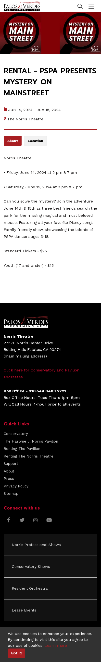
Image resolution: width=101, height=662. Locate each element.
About (9, 471)
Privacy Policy (16, 486)
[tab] (13, 141)
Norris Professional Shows (36, 544)
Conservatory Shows (31, 566)
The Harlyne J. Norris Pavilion (31, 441)
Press (9, 478)
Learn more (56, 645)
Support (11, 463)
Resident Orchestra (30, 588)
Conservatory (16, 434)
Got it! (16, 653)
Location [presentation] (35, 141)
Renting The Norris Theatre (28, 456)
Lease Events (24, 610)
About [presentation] (12, 141)
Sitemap (11, 493)
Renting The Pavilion (22, 448)
